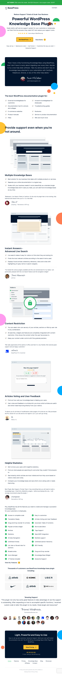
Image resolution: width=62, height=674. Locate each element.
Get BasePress (24, 39)
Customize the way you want (45, 46)
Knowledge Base (33, 661)
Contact (54, 7)
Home (9, 661)
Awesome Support (30, 48)
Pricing (23, 661)
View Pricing (30, 647)
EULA (30, 671)
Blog (41, 661)
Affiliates (27, 663)
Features (16, 661)
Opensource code (21, 46)
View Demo (39, 39)
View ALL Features (11, 562)
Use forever (31, 46)
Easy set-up (10, 46)
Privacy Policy (35, 671)
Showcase (48, 661)
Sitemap (26, 671)
